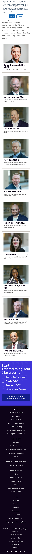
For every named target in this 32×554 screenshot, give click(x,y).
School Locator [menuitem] (16, 492)
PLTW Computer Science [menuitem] (16, 423)
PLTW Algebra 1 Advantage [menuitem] (16, 434)
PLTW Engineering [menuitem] (16, 427)
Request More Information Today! (16, 397)
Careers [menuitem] (16, 507)
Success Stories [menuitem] (16, 481)
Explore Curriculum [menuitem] (16, 412)
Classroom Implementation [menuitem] (16, 449)
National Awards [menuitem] (16, 478)
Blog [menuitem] (16, 474)
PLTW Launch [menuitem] (16, 416)
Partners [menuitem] (16, 500)
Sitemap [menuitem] (16, 548)
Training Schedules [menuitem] (16, 465)
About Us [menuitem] (16, 504)
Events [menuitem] (16, 485)
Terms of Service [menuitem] (16, 535)
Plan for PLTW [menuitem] (16, 439)
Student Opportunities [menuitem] (16, 488)
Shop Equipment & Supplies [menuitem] (15, 522)
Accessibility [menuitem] (16, 544)
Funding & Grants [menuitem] (16, 446)
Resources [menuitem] (16, 511)
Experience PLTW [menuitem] (16, 470)
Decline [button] (20, 16)
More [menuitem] (16, 497)
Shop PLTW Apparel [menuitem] (15, 518)
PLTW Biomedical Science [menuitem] (16, 430)
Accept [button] (12, 16)
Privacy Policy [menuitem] (16, 538)
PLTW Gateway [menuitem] (16, 420)
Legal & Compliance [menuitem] (16, 541)
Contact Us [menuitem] (16, 514)
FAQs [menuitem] (16, 457)
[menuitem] (7, 552)
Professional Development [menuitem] (16, 462)
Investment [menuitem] (16, 442)
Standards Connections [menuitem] (16, 453)
